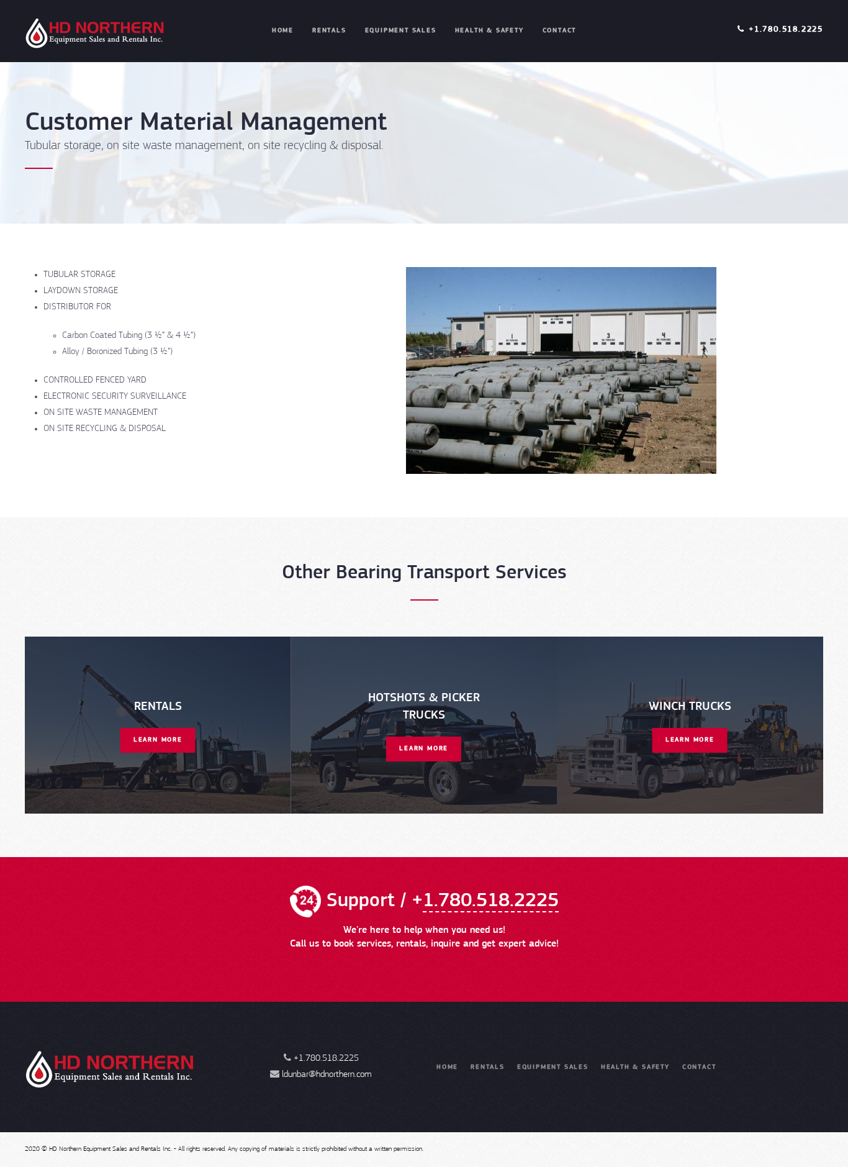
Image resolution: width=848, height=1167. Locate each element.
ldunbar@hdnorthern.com (327, 1074)
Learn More (158, 740)
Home (283, 30)
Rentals (329, 30)
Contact (560, 30)
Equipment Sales (400, 30)
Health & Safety (489, 30)
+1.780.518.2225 (786, 29)
